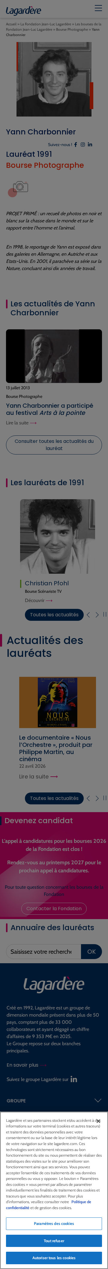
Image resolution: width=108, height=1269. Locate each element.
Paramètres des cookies (54, 1223)
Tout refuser (54, 1240)
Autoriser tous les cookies (54, 1257)
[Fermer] (98, 1121)
